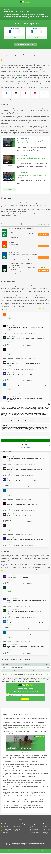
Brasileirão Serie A (6, 826)
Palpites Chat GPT (8, 99)
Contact (45, 827)
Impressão (28, 447)
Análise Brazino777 (18, 829)
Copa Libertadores (6, 827)
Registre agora (43, 234)
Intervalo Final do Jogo (36, 830)
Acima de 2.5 (34, 827)
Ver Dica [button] (14, 37)
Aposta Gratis (31, 560)
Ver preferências (25, 444)
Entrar (47, 667)
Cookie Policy (46, 833)
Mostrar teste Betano (43, 243)
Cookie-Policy (23, 447)
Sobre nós (45, 826)
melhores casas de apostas (25, 213)
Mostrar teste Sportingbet (43, 253)
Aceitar (25, 440)
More (43, 851)
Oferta (9, 318)
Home (8, 851)
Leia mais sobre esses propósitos (18, 437)
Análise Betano (17, 827)
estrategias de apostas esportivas (25, 727)
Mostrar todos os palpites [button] (25, 44)
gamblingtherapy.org (26, 844)
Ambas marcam (35, 826)
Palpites (25, 851)
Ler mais (9, 189)
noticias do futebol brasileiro (40, 108)
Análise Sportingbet (18, 830)
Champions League (6, 830)
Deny (25, 449)
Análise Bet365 (17, 826)
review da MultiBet (41, 678)
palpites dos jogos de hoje (16, 75)
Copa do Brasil (5, 832)
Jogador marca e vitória (36, 829)
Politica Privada (46, 829)
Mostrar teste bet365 (43, 231)
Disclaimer (45, 832)
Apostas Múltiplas (35, 832)
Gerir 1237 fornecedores (7, 437)
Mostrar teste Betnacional (43, 266)
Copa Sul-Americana (7, 829)
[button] (49, 404)
